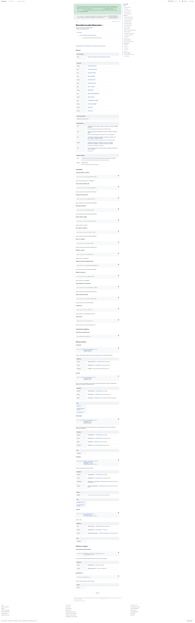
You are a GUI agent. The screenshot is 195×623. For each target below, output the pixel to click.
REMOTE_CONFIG (90, 90)
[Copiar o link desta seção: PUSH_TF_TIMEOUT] (86, 239)
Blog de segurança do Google (70, 611)
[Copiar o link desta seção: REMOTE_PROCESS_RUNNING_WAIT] (94, 261)
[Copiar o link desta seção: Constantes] (83, 169)
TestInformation (94, 131)
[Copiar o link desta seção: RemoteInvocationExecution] (90, 332)
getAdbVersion (84, 162)
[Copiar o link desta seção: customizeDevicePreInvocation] (92, 549)
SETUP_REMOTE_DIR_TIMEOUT (93, 100)
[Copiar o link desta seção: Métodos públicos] (87, 342)
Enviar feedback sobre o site (32, 620)
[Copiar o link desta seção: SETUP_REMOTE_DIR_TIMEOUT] (92, 283)
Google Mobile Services (134, 611)
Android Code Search (21, 1)
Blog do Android (68, 610)
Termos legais (15, 620)
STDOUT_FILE (90, 110)
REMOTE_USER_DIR (91, 97)
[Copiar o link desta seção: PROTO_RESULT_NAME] (88, 217)
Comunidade (10, 620)
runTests (89, 148)
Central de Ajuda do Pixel (134, 608)
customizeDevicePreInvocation (88, 158)
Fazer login (192, 1)
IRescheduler (90, 143)
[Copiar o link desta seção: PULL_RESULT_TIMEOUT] (88, 228)
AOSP (77, 21)
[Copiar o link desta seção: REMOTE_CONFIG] (86, 250)
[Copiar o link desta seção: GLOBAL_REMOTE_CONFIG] (90, 172)
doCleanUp (90, 126)
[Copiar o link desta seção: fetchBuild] (82, 457)
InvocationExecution (84, 28)
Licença (20, 620)
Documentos (11, 1)
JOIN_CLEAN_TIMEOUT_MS (92, 69)
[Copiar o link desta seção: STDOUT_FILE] (83, 316)
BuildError (79, 405)
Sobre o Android (4, 620)
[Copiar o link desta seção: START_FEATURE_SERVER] (89, 294)
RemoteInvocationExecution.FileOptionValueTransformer (99, 56)
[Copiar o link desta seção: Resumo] (81, 50)
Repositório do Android (5, 606)
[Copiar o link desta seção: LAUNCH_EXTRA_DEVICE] (89, 195)
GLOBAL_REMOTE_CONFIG (92, 65)
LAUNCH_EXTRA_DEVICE (92, 72)
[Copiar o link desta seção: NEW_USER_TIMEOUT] (87, 206)
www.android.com (133, 610)
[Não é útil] (118, 21)
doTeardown (90, 137)
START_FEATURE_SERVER (92, 103)
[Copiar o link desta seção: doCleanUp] (82, 345)
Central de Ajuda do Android (135, 606)
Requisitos (2, 608)
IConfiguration (107, 126)
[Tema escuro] (118, 175)
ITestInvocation (102, 485)
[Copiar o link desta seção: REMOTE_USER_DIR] (86, 272)
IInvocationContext (96, 126)
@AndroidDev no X (69, 608)
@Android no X (68, 606)
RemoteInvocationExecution (82, 118)
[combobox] (173, 1)
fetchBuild (90, 142)
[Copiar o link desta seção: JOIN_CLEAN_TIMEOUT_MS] (90, 183)
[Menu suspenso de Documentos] (14, 1)
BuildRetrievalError (81, 502)
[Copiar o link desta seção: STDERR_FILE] (83, 305)
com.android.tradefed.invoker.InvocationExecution (87, 35)
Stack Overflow (132, 613)
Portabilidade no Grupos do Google (71, 616)
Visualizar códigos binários (5, 611)
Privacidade (24, 620)
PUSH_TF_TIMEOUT (91, 86)
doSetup (89, 131)
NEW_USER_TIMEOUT (91, 76)
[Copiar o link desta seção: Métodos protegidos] (89, 546)
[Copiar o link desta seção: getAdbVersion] (84, 573)
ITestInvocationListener (104, 143)
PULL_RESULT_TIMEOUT (92, 83)
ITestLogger (114, 131)
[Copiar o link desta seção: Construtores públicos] (90, 329)
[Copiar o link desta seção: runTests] (81, 509)
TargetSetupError (80, 412)
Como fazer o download (5, 610)
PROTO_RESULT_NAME (91, 79)
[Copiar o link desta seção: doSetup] (81, 373)
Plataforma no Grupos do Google (71, 613)
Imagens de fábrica (4, 613)
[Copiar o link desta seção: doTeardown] (83, 416)
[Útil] (117, 21)
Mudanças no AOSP (84, 11)
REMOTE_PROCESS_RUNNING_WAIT (93, 93)
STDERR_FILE (90, 107)
